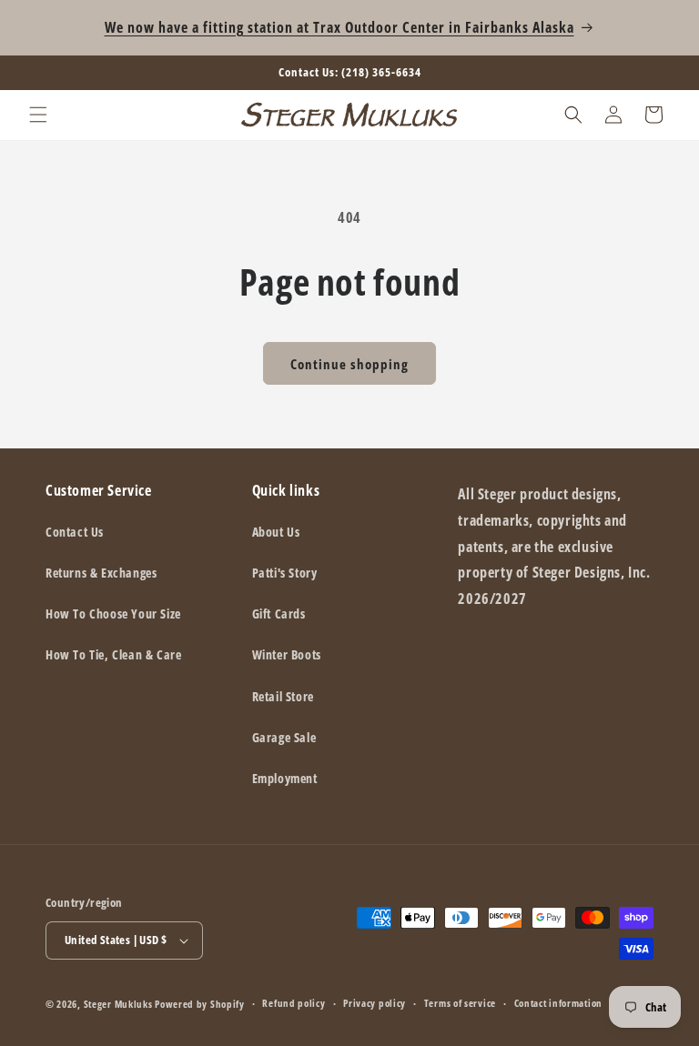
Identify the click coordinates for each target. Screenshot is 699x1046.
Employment (285, 778)
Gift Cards (279, 613)
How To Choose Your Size (113, 613)
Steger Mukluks (118, 1004)
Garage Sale (284, 737)
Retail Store (283, 696)
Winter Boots (286, 654)
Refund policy (293, 1003)
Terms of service (460, 1003)
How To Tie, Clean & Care (113, 654)
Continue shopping (349, 364)
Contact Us (75, 531)
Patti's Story (285, 572)
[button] (38, 115)
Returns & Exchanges (101, 572)
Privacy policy (374, 1003)
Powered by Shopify (200, 1004)
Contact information (558, 1003)
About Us (276, 531)
